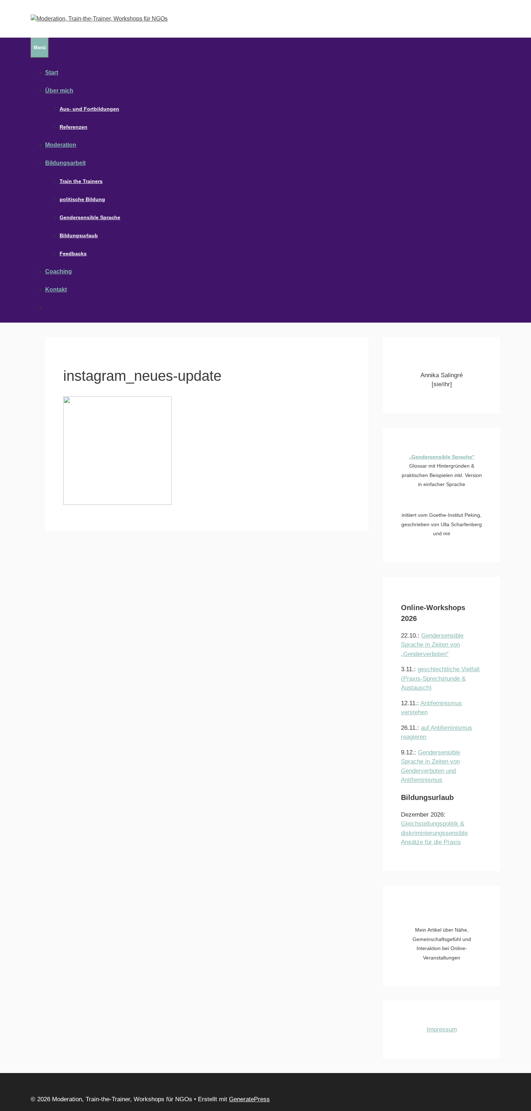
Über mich (59, 91)
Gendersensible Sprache (90, 217)
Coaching (58, 271)
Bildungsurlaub (79, 235)
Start (51, 72)
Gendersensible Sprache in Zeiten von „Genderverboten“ (432, 644)
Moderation (60, 145)
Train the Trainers (81, 181)
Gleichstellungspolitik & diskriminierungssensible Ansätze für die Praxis (434, 833)
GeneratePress (249, 1099)
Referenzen (73, 127)
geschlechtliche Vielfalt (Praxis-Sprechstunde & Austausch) (440, 678)
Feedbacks (73, 253)
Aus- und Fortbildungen (89, 109)
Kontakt (56, 289)
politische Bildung (82, 199)
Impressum (442, 1029)
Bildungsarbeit (65, 163)
